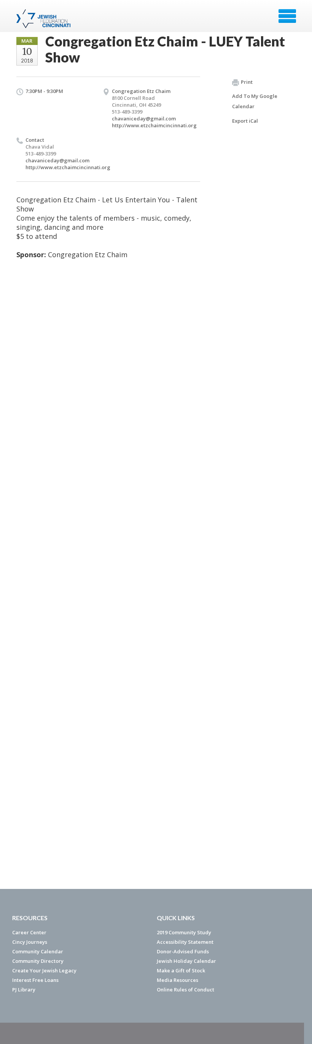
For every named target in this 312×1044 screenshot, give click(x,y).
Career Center (29, 932)
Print (247, 81)
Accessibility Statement (185, 941)
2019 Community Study (184, 932)
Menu (287, 16)
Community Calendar (37, 951)
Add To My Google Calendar (254, 101)
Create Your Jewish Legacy (44, 970)
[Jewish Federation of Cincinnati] (44, 18)
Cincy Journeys (29, 941)
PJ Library (23, 989)
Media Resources (177, 980)
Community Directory (38, 961)
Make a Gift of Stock (181, 970)
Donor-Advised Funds (183, 951)
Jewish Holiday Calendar (186, 961)
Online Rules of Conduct (185, 989)
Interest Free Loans (35, 980)
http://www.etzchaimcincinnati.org (154, 125)
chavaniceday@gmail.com (144, 118)
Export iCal (245, 120)
